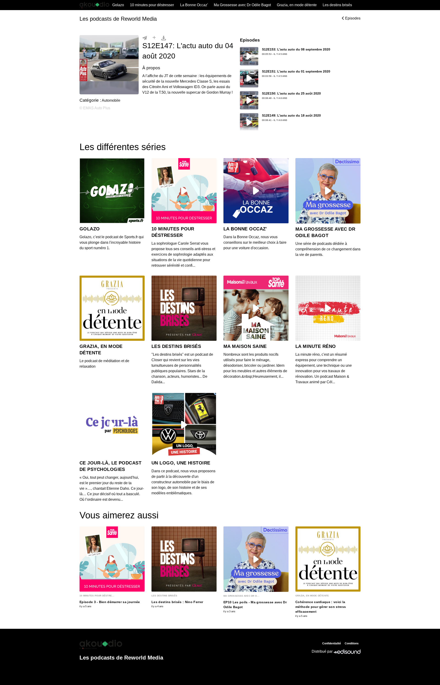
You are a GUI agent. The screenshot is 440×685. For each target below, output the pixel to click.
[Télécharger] (163, 38)
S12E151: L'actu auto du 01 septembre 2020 (296, 71)
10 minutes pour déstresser (152, 5)
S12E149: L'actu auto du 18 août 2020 (291, 115)
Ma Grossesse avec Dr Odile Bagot (242, 5)
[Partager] (144, 38)
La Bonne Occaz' (194, 5)
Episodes (352, 18)
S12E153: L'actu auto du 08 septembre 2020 (296, 49)
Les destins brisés (337, 5)
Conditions (352, 643)
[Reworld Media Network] (121, 644)
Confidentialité (331, 643)
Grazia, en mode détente (297, 5)
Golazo (118, 5)
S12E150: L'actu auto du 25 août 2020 (291, 93)
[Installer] (154, 38)
